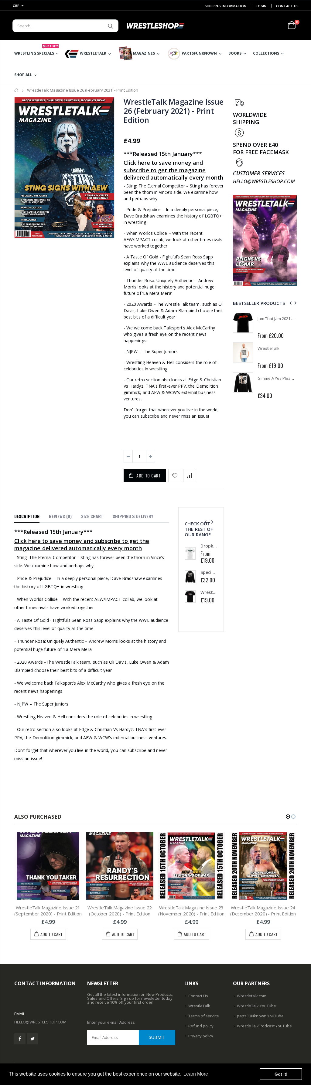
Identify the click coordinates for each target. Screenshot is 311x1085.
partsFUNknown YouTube (260, 1016)
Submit (157, 1037)
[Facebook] (20, 1038)
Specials (208, 572)
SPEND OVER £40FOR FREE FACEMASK (261, 148)
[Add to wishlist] (174, 475)
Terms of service (203, 1016)
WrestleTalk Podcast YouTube (264, 1026)
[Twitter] (32, 1038)
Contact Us (287, 6)
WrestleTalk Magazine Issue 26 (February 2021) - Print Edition (174, 110)
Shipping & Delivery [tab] (133, 516)
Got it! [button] (281, 1074)
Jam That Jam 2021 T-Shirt (280, 318)
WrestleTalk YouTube (256, 1006)
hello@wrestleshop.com (40, 1022)
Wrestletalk (212, 592)
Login (261, 6)
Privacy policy (200, 1036)
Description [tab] (26, 516)
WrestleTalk (268, 348)
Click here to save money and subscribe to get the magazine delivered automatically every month (173, 170)
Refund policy (201, 1026)
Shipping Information (226, 6)
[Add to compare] (189, 475)
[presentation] (205, 522)
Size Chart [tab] (92, 516)
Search (111, 26)
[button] (288, 816)
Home (16, 90)
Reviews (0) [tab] (60, 516)
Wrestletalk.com (251, 996)
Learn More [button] (195, 1074)
